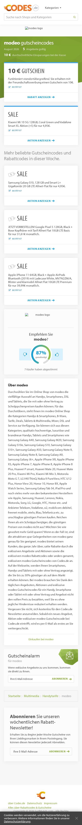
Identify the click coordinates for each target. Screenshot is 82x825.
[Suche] (74, 16)
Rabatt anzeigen (39, 97)
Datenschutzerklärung (17, 821)
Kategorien (52, 8)
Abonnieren (60, 678)
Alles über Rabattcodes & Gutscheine (29, 807)
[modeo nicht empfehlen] (25, 354)
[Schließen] (76, 818)
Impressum (50, 803)
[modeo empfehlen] (57, 354)
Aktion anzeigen (39, 140)
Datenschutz (34, 803)
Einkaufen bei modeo (41, 639)
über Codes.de (16, 803)
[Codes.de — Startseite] (21, 8)
